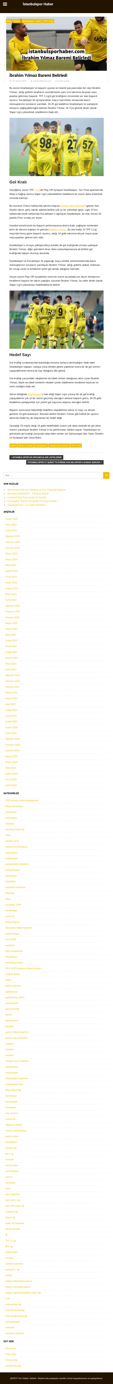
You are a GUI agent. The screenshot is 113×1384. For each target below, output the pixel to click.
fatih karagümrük (14, 951)
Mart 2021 (10, 704)
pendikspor (11, 1142)
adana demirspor (14, 806)
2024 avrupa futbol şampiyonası (22, 800)
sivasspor (10, 1182)
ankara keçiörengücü (16, 846)
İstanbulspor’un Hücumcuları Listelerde (37, 458)
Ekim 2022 (11, 594)
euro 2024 (10, 939)
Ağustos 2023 (12, 536)
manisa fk (10, 1119)
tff (6, 1235)
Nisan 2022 (11, 629)
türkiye (8, 1275)
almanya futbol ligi (14, 829)
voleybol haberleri (14, 1333)
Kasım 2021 (11, 658)
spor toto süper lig (14, 1206)
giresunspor (11, 1020)
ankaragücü (11, 852)
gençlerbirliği (12, 1009)
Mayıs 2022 (11, 623)
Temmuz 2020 (12, 745)
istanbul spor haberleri (17, 1061)
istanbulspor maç (14, 1084)
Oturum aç (10, 1348)
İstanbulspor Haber (38, 4)
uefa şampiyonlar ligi (16, 1316)
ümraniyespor (12, 1321)
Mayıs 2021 (11, 692)
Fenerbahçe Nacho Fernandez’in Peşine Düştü (32, 501)
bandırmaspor (12, 870)
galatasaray (11, 991)
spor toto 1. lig (12, 1200)
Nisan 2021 (11, 698)
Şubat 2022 (11, 640)
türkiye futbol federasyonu (18, 1281)
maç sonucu (11, 1113)
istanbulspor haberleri (16, 1078)
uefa (7, 1298)
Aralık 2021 (11, 652)
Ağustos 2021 (12, 675)
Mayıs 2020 (11, 756)
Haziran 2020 (12, 750)
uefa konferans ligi (15, 1310)
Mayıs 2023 (11, 553)
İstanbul (9, 1049)
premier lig (10, 1148)
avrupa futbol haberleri (17, 864)
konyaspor (10, 1107)
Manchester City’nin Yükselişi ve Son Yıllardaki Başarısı (37, 489)
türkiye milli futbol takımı (17, 1287)
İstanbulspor (28, 21)
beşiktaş (9, 893)
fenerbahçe (11, 957)
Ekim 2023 (11, 525)
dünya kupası (12, 922)
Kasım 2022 (11, 588)
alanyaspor (11, 818)
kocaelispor (11, 1101)
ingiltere (9, 1043)
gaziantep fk (11, 1003)
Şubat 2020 (11, 774)
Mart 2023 (10, 565)
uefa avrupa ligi (13, 1304)
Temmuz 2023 (12, 542)
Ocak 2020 (11, 779)
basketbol (10, 881)
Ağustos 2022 (12, 606)
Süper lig (10, 1217)
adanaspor (11, 812)
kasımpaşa (11, 1096)
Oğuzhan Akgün (13, 1124)
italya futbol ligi (13, 1090)
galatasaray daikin (15, 997)
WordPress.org (13, 1366)
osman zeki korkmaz (59, 445)
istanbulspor (11, 1072)
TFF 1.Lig (48, 21)
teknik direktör (12, 1229)
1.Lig (37, 190)
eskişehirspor (12, 933)
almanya (9, 823)
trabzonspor (11, 1252)
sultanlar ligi (11, 1211)
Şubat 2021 (11, 710)
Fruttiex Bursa (12, 974)
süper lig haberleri (14, 1223)
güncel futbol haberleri (17, 1032)
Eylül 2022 (11, 600)
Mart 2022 (10, 635)
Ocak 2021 (11, 716)
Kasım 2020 (11, 727)
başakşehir (11, 875)
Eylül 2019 (11, 785)
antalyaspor (11, 858)
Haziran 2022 (12, 617)
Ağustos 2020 (12, 739)
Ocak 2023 (11, 577)
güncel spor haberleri (16, 1038)
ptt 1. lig (9, 1153)
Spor (39, 21)
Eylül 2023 (11, 530)
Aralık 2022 (11, 582)
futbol (13, 445)
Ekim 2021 (11, 664)
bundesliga (11, 910)
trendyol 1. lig (12, 1269)
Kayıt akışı (10, 1354)
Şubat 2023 (11, 571)
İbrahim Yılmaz (57, 229)
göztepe (9, 1026)
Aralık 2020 (11, 721)
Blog (9, 21)
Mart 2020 (10, 768)
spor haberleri (12, 1194)
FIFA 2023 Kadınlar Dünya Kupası (23, 968)
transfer (9, 1258)
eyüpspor (10, 945)
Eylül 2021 (11, 669)
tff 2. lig (9, 1246)
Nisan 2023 (11, 559)
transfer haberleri (14, 1264)
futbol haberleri (13, 985)
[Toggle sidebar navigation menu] (5, 4)
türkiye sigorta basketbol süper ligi (23, 1292)
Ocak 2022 (11, 646)
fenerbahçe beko (14, 962)
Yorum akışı (11, 1360)
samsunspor (11, 1165)
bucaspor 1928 (13, 904)
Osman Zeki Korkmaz (72, 205)
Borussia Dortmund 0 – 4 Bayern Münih (28, 493)
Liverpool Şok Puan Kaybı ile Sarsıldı (27, 497)
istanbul (9, 1055)
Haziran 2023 (12, 548)
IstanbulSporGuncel (42, 81)
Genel (17, 21)
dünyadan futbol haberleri (18, 928)
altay (7, 835)
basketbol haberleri (15, 887)
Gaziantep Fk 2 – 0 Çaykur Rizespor (26, 505)
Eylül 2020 (11, 733)
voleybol (9, 1327)
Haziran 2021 (12, 687)
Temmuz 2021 (12, 681)
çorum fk (9, 916)
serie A (9, 1177)
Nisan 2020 (11, 762)
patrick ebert (11, 1136)
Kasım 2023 (11, 519)
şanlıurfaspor (12, 1171)
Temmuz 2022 (12, 611)
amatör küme (12, 841)
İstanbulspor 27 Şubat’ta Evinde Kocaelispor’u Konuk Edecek (64, 463)
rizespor (9, 1159)
